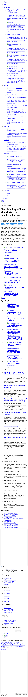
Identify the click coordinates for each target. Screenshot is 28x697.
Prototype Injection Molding (11, 514)
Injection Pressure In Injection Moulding (13, 518)
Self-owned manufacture (10, 580)
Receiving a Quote (8, 609)
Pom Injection (7, 520)
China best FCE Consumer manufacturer (13, 307)
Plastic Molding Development (11, 525)
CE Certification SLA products (15, 319)
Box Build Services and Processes (14, 326)
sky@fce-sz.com (11, 569)
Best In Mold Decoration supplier (15, 357)
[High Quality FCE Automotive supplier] (12, 310)
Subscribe (18, 631)
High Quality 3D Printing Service (14, 288)
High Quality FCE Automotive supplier (15, 313)
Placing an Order (8, 612)
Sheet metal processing (11, 426)
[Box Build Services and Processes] (13, 323)
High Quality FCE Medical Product (11, 294)
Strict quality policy (8, 582)
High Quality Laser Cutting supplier (11, 273)
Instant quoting (7, 578)
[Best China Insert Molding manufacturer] (10, 264)
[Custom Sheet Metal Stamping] (13, 361)
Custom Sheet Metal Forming (15, 345)
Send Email (3, 649)
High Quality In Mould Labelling (13, 351)
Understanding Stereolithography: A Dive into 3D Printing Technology (15, 400)
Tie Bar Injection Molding (10, 513)
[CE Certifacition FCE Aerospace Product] (12, 329)
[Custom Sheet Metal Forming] (14, 342)
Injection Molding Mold (6, 646)
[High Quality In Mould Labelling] (13, 348)
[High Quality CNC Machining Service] (13, 336)
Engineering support (9, 581)
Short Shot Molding (8, 521)
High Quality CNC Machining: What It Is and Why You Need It (14, 373)
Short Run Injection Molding (11, 524)
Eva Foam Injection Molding (11, 527)
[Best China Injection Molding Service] (11, 258)
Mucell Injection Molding (10, 523)
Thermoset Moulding (9, 517)
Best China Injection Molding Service (12, 261)
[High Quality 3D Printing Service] (8, 285)
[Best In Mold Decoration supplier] (13, 355)
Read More (6, 255)
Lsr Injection (22, 646)
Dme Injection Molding (11, 223)
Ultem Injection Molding (10, 516)
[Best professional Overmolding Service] (14, 247)
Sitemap (10, 642)
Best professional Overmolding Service (12, 251)
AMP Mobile (16, 642)
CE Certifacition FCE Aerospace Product (13, 333)
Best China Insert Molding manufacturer (13, 267)
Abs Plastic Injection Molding (17, 645)
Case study (6, 584)
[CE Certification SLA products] (8, 316)
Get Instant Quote (5, 198)
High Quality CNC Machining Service (14, 338)
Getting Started (7, 608)
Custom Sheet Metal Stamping (15, 364)
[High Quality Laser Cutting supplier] (8, 271)
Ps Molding (16, 646)
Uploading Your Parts (9, 610)
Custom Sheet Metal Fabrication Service (12, 281)
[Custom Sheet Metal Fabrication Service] (14, 278)
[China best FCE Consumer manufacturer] (11, 304)
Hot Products (4, 642)
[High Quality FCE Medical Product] (8, 291)
